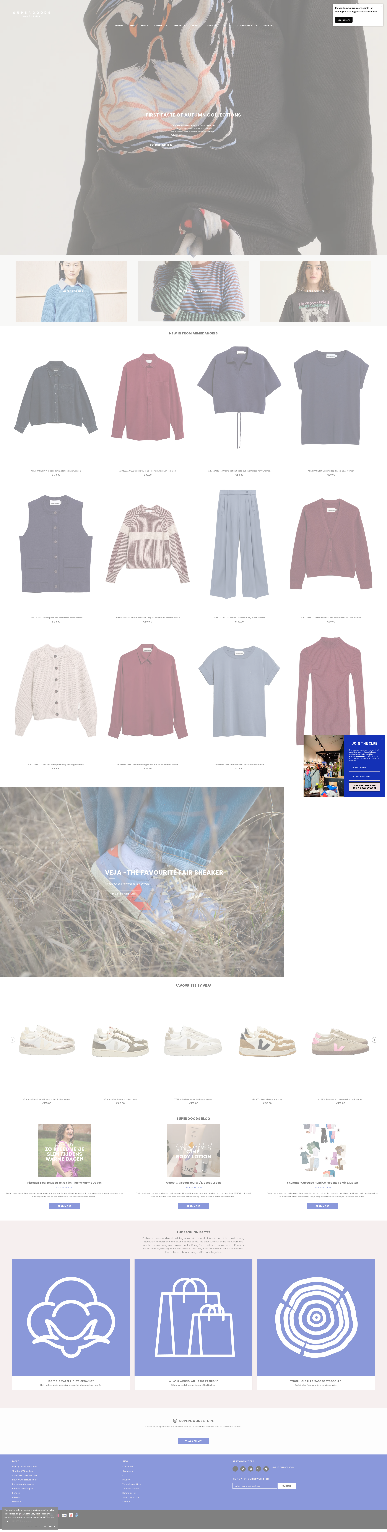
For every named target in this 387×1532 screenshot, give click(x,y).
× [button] (381, 6)
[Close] (381, 739)
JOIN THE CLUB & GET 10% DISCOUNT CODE (365, 787)
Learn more (344, 19)
